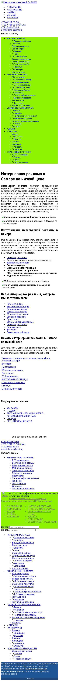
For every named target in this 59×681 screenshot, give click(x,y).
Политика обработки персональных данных (27, 499)
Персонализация (21, 162)
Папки (16, 160)
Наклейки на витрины (23, 118)
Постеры (15, 126)
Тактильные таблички (21, 105)
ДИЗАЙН (12, 129)
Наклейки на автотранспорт (25, 116)
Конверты (18, 147)
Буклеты (17, 139)
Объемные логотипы (21, 87)
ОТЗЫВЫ (11, 15)
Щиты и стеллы (18, 72)
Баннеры (17, 43)
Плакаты (17, 123)
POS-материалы (18, 77)
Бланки (15, 134)
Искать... (5, 530)
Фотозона (18, 103)
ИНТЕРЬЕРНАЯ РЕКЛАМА (17, 74)
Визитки (15, 141)
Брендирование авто (21, 46)
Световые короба (21, 64)
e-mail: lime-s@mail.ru (11, 30)
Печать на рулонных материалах (25, 121)
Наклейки (18, 113)
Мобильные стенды (22, 85)
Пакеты (17, 157)
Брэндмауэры (18, 49)
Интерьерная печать (20, 82)
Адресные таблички (22, 41)
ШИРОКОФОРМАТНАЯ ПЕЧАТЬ (21, 108)
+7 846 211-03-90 (10, 22)
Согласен (29, 679)
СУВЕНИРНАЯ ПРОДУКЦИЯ (19, 152)
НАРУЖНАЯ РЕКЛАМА (16, 38)
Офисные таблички (22, 90)
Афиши (17, 111)
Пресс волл (18, 92)
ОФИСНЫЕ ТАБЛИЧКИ (13, 382)
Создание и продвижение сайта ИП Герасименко (26, 501)
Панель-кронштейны (20, 61)
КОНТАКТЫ (12, 17)
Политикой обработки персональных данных (24, 670)
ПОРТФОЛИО (15, 9)
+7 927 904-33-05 (10, 27)
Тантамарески (18, 100)
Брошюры (18, 136)
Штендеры (18, 69)
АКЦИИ (12, 12)
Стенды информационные (25, 95)
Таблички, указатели (22, 98)
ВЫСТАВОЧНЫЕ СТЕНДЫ (15, 379)
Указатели (18, 67)
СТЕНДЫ (6, 385)
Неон (16, 54)
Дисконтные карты (20, 154)
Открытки (18, 149)
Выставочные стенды (23, 80)
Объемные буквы (19, 56)
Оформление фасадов (21, 59)
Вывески (17, 51)
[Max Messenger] (22, 25)
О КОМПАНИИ (14, 7)
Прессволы (18, 475)
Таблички (17, 481)
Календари (16, 144)
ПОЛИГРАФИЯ (13, 131)
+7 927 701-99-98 (10, 25)
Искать (4, 527)
